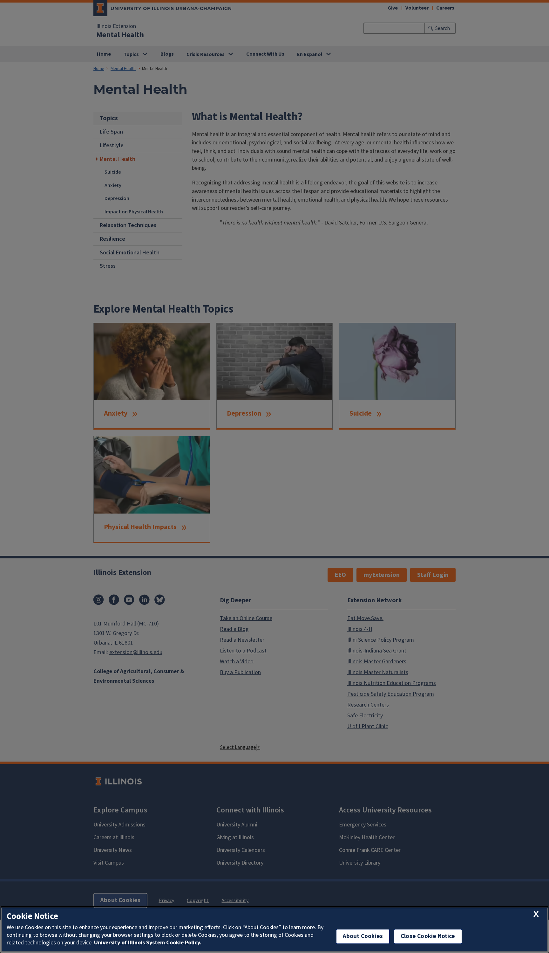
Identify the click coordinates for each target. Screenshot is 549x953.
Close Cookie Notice (428, 936)
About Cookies (363, 936)
